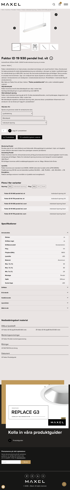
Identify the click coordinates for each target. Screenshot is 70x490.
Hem (2, 10)
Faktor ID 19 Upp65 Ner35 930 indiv (49, 330)
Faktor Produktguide (9, 357)
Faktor (19, 10)
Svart (43, 186)
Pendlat (13, 10)
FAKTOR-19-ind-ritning (10, 348)
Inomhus (7, 10)
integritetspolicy (20, 458)
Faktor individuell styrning (29, 10)
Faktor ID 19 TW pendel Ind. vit (14, 199)
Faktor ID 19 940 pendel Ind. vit (14, 193)
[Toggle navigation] (66, 4)
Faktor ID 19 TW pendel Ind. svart (15, 214)
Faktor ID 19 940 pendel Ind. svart (15, 209)
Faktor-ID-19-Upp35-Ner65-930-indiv (15, 330)
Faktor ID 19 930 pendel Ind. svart (15, 204)
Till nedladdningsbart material (30, 137)
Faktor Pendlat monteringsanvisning (14, 339)
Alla (10, 186)
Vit (39, 186)
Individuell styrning (20, 186)
